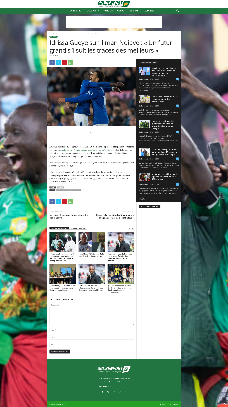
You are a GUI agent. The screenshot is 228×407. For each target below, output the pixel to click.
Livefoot (163, 404)
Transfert (108, 10)
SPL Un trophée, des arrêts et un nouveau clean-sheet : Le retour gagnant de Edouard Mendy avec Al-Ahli (61, 257)
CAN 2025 (134, 10)
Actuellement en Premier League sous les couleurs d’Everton (85, 150)
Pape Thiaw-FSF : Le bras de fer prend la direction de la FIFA (92, 255)
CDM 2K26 (149, 10)
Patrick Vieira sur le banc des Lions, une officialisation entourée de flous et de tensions (120, 257)
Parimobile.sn (174, 404)
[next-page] (132, 228)
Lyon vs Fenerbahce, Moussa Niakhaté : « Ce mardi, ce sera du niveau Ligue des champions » (120, 289)
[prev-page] (129, 228)
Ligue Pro (91, 10)
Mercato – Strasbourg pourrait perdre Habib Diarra (68, 216)
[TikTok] (114, 392)
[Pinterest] (64, 62)
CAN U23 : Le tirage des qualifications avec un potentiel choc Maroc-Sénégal (163, 125)
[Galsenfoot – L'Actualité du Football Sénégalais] (114, 4)
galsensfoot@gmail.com (120, 387)
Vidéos (120, 10)
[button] (177, 11)
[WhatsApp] (70, 62)
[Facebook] (52, 62)
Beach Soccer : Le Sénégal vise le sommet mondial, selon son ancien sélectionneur (164, 72)
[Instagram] (108, 392)
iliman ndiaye (75, 190)
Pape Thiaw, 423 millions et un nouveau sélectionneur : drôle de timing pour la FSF (62, 287)
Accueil (51, 34)
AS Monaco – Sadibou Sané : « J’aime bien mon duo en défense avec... (165, 176)
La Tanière (75, 10)
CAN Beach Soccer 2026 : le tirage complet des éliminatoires (165, 99)
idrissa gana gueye (62, 190)
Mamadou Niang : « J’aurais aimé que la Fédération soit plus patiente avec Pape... (165, 152)
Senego (60, 187)
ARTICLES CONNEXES (59, 228)
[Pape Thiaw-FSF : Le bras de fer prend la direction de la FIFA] (92, 242)
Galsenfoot (143, 79)
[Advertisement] (114, 22)
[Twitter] (58, 62)
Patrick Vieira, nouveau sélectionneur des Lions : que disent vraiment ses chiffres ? (91, 287)
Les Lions (59, 34)
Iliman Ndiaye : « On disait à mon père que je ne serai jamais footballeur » (115, 216)
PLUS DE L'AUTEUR (78, 228)
